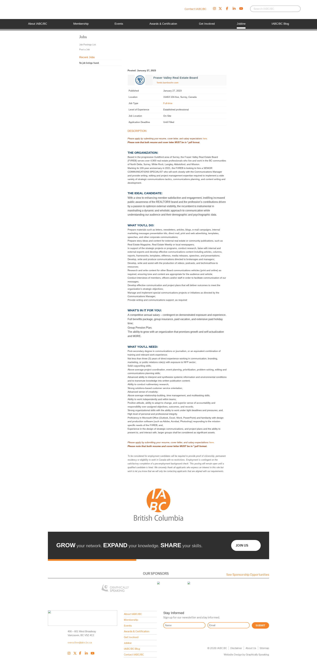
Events (128, 625)
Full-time (167, 103)
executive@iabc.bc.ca (80, 642)
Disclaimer (236, 648)
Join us (242, 545)
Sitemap (264, 648)
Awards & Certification (136, 631)
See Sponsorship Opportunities (247, 574)
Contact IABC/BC (195, 9)
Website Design (233, 654)
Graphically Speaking (257, 654)
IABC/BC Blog (132, 648)
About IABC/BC (133, 614)
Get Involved (131, 637)
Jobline (128, 643)
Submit (260, 625)
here (205, 138)
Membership (131, 619)
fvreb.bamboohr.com (167, 82)
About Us (251, 648)
